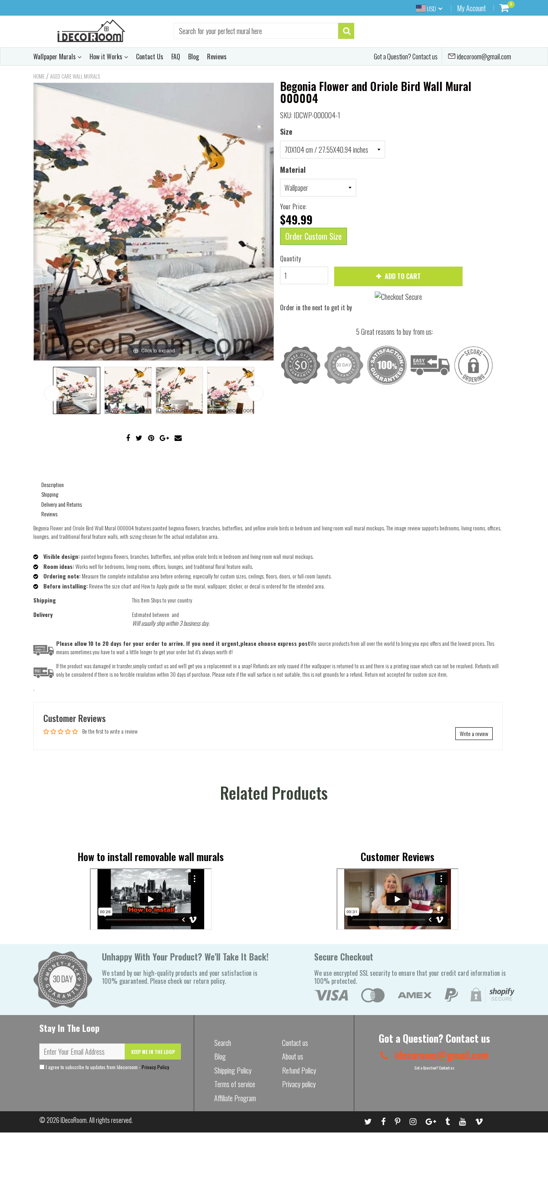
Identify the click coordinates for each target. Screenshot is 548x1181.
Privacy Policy (155, 1067)
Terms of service (234, 1084)
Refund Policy (299, 1070)
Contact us (295, 1042)
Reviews (217, 56)
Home (39, 76)
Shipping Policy (233, 1070)
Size (286, 131)
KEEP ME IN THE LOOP (153, 1051)
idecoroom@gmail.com (483, 56)
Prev (52, 393)
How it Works (106, 56)
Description (52, 484)
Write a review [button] (474, 733)
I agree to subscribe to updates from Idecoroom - (107, 1067)
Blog (193, 56)
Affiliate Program (235, 1098)
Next (256, 393)
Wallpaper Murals (55, 56)
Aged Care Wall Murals (75, 76)
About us (292, 1056)
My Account (471, 8)
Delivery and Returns (61, 504)
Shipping (49, 494)
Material (293, 169)
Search (222, 1042)
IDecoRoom (74, 1120)
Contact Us (149, 56)
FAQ (175, 56)
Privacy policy (299, 1084)
